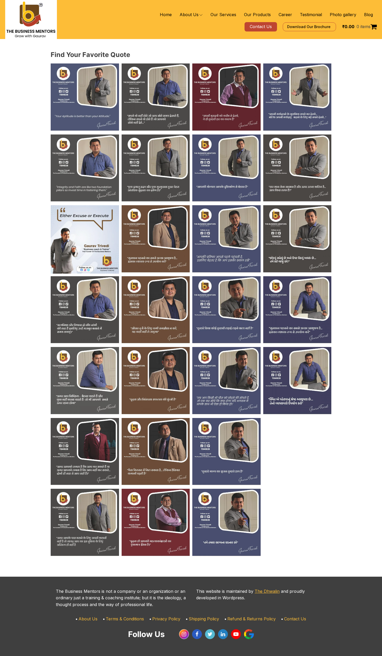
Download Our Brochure (309, 26)
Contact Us (295, 618)
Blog (368, 14)
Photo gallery (343, 14)
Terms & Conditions (125, 618)
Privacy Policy (166, 618)
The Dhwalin (267, 591)
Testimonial (311, 14)
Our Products (257, 14)
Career (285, 14)
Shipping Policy (204, 618)
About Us (189, 14)
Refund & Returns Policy (251, 618)
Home (166, 14)
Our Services (223, 14)
